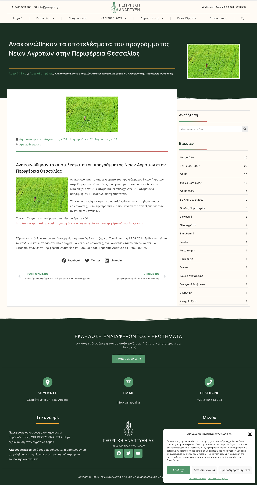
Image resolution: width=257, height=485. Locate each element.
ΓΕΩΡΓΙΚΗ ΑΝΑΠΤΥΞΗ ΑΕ (128, 440)
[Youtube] (138, 453)
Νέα (24, 73)
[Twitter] (128, 453)
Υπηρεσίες (43, 18)
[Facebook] (119, 453)
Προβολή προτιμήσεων (235, 470)
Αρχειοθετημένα (41, 73)
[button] (250, 434)
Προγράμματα (78, 18)
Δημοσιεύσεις (150, 18)
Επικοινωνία (218, 18)
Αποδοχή (178, 470)
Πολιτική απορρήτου (218, 478)
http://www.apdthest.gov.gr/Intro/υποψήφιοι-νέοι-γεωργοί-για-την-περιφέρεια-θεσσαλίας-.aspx (79, 223)
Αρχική (17, 18)
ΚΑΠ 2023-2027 (111, 18)
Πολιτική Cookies (197, 478)
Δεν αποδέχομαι (204, 470)
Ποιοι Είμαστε (186, 18)
